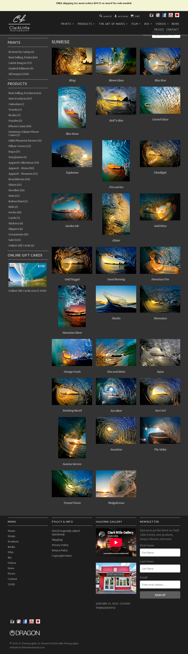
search (107, 16)
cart (137, 15)
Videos (162, 24)
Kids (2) (13, 206)
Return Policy (60, 550)
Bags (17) (14, 151)
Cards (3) (14, 218)
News (175, 24)
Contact (172, 29)
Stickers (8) (15, 223)
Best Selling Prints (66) (23, 57)
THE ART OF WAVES (113, 24)
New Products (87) (20, 98)
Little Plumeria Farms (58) (25, 140)
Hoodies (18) (16, 190)
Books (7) (14, 115)
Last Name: (147, 561)
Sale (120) (14, 240)
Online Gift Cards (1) (21, 245)
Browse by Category (21, 52)
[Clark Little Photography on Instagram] (151, 16)
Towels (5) (15, 109)
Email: (144, 577)
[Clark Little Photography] (28, 23)
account (122, 16)
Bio (148, 24)
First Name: (147, 545)
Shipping (57, 539)
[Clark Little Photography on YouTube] (171, 16)
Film (136, 24)
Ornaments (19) (18, 234)
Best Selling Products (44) (24, 93)
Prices (159, 29)
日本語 (11, 584)
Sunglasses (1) (17, 157)
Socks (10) (14, 212)
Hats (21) (14, 195)
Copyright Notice (62, 555)
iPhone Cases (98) (19, 126)
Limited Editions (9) (20, 68)
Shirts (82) (15, 184)
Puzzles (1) (15, 120)
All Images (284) (18, 74)
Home (11, 531)
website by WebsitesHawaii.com (27, 647)
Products (86, 24)
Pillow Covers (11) (19, 146)
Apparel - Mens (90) (21, 168)
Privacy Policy (60, 545)
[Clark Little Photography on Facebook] (164, 16)
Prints (67, 24)
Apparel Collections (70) (23, 162)
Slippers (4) (15, 229)
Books (11, 547)
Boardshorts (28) (19, 179)
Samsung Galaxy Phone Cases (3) (23, 133)
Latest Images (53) (20, 63)
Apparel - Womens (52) (23, 173)
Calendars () (16, 104)
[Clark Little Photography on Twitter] (158, 16)
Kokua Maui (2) (18, 201)
